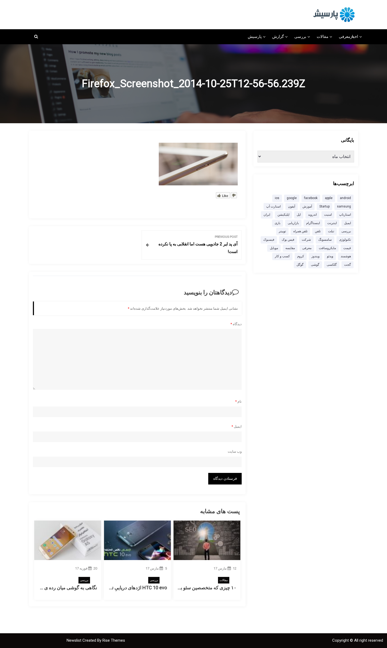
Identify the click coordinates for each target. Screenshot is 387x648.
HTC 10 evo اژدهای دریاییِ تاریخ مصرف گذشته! (120, 587)
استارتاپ (345, 214)
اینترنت (332, 223)
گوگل (300, 264)
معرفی (344, 36)
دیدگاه (236, 324)
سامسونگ (325, 239)
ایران (267, 214)
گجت (347, 264)
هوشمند (346, 256)
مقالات (322, 36)
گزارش (278, 36)
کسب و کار (282, 256)
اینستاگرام (313, 223)
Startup (324, 206)
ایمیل (236, 426)
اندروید (312, 214)
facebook (310, 198)
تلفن (318, 231)
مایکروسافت (327, 248)
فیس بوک (288, 239)
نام (238, 401)
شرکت (306, 239)
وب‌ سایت (235, 451)
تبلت (331, 231)
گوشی (315, 264)
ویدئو (330, 256)
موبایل (274, 248)
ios (277, 198)
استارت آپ (273, 206)
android (345, 198)
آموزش (307, 206)
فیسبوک (268, 239)
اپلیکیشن (283, 214)
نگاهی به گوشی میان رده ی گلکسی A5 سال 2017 (49, 587)
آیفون (291, 206)
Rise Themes (113, 640)
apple (329, 198)
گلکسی (332, 264)
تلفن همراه (300, 231)
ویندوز (315, 256)
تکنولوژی (345, 239)
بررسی (300, 36)
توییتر (282, 231)
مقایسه (290, 248)
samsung (344, 206)
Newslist (74, 640)
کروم (300, 256)
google (292, 198)
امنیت (328, 214)
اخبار (354, 36)
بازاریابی (293, 223)
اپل (299, 214)
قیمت (347, 248)
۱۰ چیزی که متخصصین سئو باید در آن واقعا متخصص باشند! (179, 587)
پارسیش (255, 36)
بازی (277, 223)
